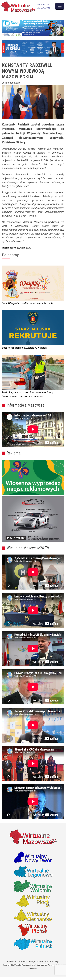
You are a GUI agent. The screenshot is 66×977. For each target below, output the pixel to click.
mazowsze (13, 247)
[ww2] (33, 477)
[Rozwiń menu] (59, 6)
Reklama (23, 961)
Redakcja (54, 961)
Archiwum (11, 961)
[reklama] (33, 519)
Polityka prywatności (38, 961)
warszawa (25, 247)
